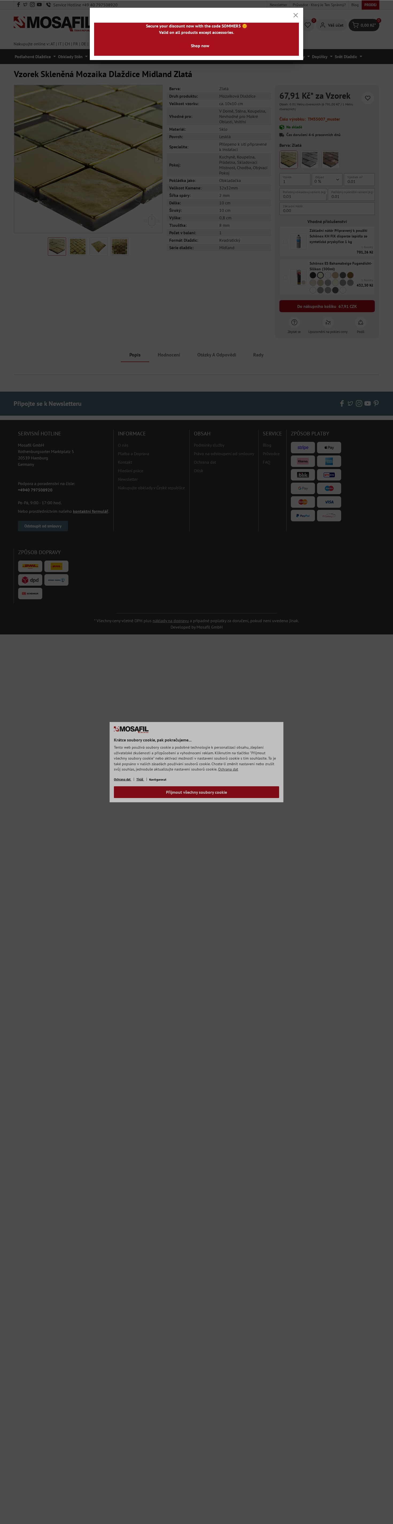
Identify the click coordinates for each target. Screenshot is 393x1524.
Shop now (200, 45)
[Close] (295, 15)
